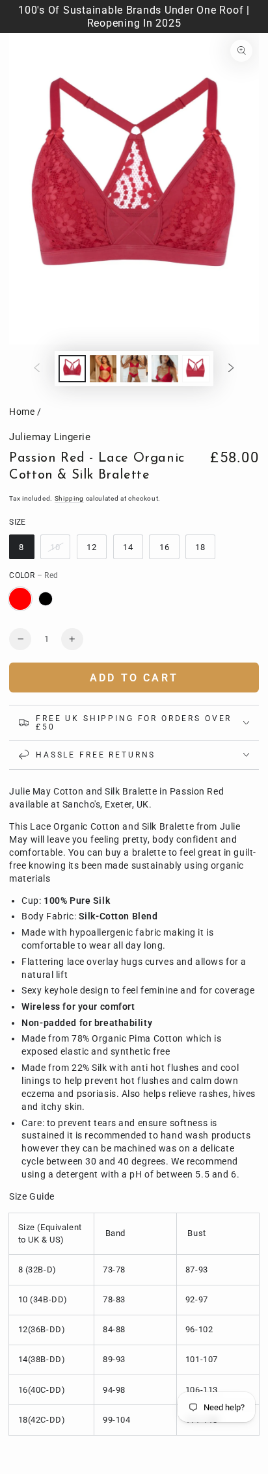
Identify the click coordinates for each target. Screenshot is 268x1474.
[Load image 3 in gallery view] (134, 369)
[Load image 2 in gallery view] (103, 369)
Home (21, 411)
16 (164, 547)
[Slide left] (37, 368)
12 (92, 547)
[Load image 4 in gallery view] (165, 369)
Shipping (69, 498)
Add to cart (134, 678)
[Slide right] (231, 368)
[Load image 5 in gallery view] (195, 369)
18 (200, 547)
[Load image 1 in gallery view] (72, 369)
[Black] (45, 599)
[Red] (20, 599)
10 (55, 547)
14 (128, 547)
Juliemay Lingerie (49, 437)
